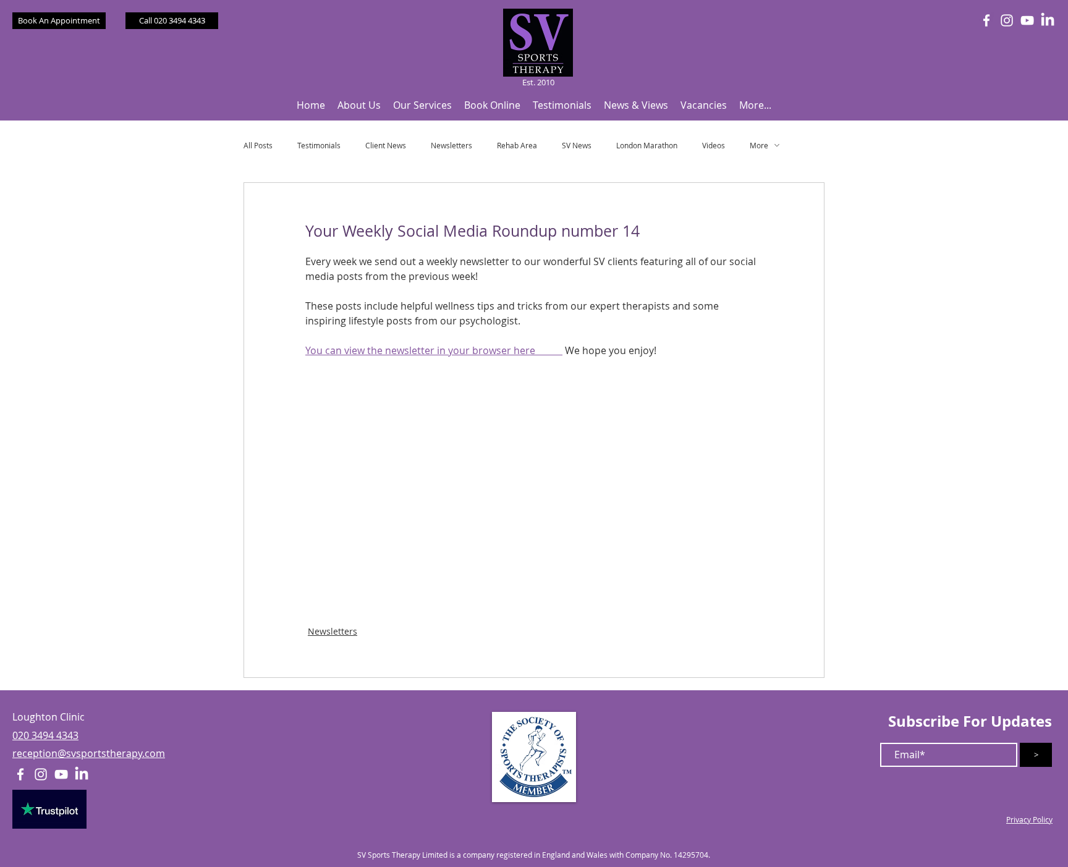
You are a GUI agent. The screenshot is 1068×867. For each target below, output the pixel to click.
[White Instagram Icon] (1007, 20)
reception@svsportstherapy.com (88, 753)
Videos (713, 145)
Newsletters (451, 145)
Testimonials (319, 145)
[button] (359, 105)
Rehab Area (517, 145)
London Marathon (646, 145)
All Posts (258, 145)
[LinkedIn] (1048, 20)
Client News (385, 145)
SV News (576, 145)
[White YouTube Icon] (1027, 20)
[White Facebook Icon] (986, 20)
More (759, 145)
